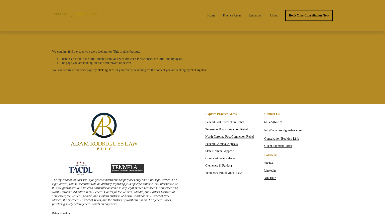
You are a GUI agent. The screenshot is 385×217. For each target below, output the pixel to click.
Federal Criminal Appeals (221, 143)
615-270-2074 (273, 122)
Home (211, 15)
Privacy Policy (61, 213)
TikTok (269, 163)
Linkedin (270, 170)
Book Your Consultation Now (309, 15)
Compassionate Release (220, 158)
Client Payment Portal (278, 145)
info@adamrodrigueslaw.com (283, 130)
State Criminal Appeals (219, 151)
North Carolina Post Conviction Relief (229, 136)
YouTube (270, 177)
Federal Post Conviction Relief (224, 122)
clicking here (106, 70)
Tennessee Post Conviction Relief (226, 129)
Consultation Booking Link (281, 138)
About (274, 15)
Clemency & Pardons (218, 165)
